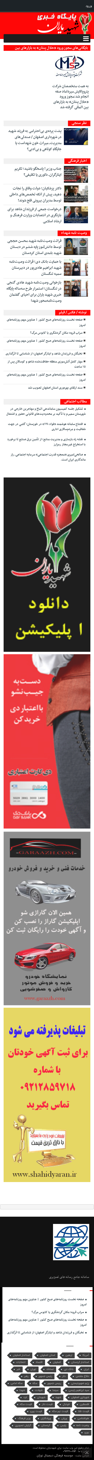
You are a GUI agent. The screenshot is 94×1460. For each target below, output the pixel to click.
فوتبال (66, 1404)
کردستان (45, 1425)
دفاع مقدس (82, 1376)
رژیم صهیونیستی (80, 1383)
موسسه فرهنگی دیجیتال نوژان (55, 1455)
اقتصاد (39, 1362)
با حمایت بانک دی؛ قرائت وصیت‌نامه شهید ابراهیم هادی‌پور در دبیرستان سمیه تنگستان (35, 268)
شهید (58, 1397)
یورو (86, 1432)
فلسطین (84, 1404)
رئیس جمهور (45, 1376)
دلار (64, 1376)
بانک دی (69, 1369)
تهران (33, 1369)
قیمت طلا (83, 1411)
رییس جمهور (54, 1383)
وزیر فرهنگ (24, 1418)
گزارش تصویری (23, 1425)
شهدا (22, 1390)
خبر (18, 1369)
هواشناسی (83, 1418)
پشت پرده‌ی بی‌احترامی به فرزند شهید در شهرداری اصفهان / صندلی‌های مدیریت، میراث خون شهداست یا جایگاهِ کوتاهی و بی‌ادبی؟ (34, 140)
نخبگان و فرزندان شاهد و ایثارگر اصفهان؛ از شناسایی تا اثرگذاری (44, 353)
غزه (25, 1397)
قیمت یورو (36, 1411)
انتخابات (21, 1362)
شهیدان (41, 1397)
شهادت (38, 1390)
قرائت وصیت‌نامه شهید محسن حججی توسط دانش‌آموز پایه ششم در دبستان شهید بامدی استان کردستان (34, 247)
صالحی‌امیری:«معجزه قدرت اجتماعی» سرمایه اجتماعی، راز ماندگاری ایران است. (48, 457)
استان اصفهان (47, 1355)
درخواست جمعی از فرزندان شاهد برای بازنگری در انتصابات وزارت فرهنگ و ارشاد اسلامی (34, 215)
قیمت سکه (26, 1404)
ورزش (64, 1418)
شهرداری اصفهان (80, 1397)
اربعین (68, 1355)
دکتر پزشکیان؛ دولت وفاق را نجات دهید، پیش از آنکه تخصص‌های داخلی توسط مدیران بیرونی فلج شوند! (35, 194)
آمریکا (85, 1355)
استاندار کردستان (80, 1362)
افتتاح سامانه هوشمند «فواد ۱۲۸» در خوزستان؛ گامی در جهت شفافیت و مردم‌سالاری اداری (47, 427)
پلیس (63, 1425)
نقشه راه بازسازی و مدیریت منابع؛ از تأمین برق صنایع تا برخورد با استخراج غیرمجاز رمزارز (46, 442)
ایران (86, 1369)
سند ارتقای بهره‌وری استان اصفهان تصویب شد (55, 388)
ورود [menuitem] (89, 5)
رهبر (26, 1376)
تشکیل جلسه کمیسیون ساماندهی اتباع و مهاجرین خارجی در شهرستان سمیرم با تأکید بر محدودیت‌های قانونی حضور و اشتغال (46, 411)
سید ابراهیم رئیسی (78, 1390)
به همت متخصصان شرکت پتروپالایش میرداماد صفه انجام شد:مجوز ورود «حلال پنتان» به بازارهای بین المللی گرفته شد (70, 96)
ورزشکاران (46, 1418)
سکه (35, 1383)
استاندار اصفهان (21, 1355)
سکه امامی (16, 1383)
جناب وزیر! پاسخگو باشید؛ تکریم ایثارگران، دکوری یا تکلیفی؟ (37, 172)
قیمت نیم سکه (60, 1411)
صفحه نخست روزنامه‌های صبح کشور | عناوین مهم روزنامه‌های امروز (46, 322)
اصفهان (57, 1362)
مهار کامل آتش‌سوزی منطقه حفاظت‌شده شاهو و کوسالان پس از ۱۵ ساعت (46, 364)
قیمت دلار (47, 1404)
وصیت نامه (82, 1425)
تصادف (50, 1369)
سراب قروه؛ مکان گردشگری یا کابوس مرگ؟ (56, 333)
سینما (55, 1390)
